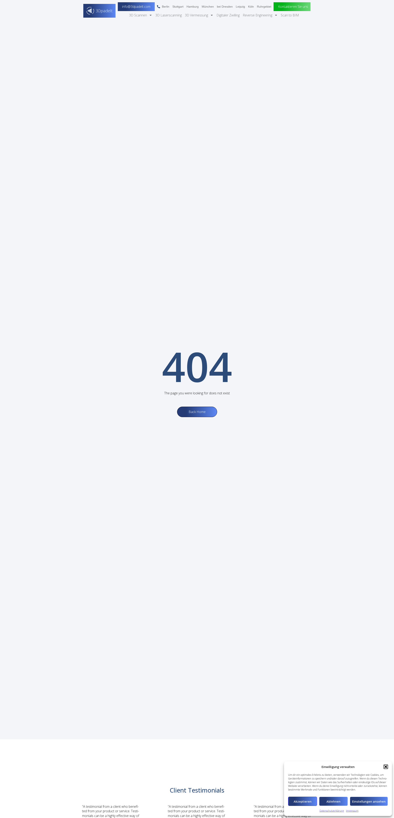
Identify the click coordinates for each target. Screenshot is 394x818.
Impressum (352, 810)
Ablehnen (333, 801)
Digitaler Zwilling (228, 15)
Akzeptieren (303, 801)
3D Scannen (138, 15)
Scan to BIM (290, 15)
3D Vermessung (196, 15)
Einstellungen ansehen (369, 801)
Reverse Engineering (257, 15)
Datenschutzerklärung (332, 810)
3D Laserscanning (168, 15)
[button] (386, 767)
